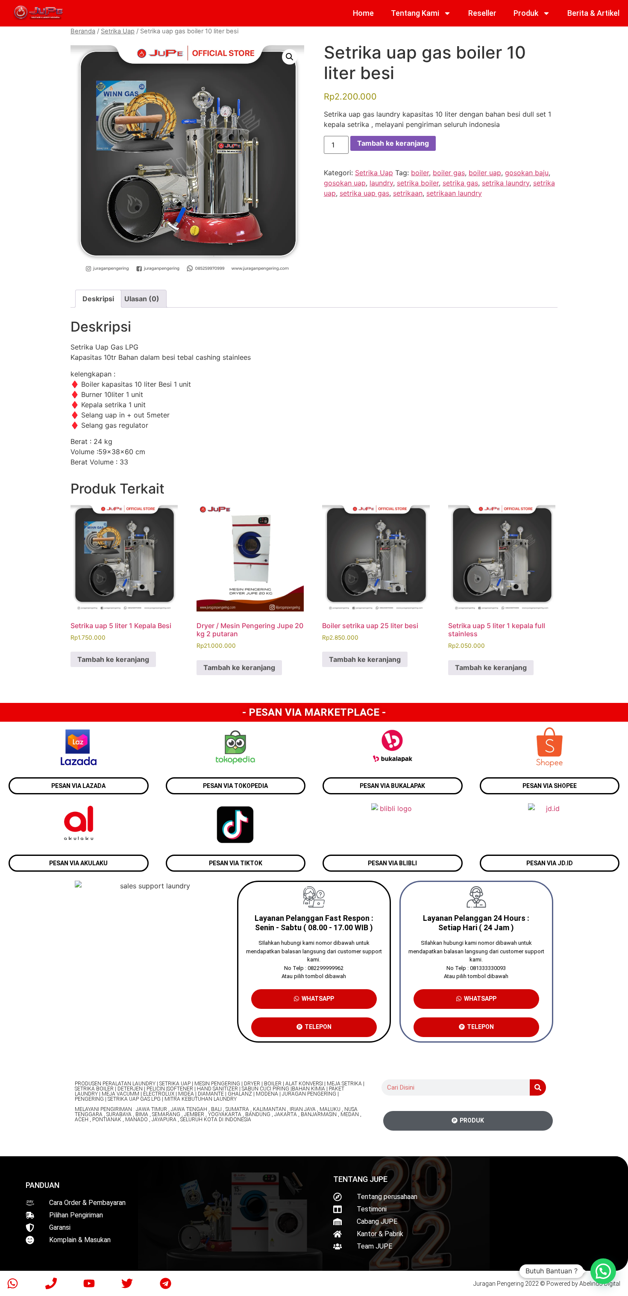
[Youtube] (89, 1283)
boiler (420, 172)
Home (363, 13)
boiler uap (485, 172)
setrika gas (460, 183)
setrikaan (408, 193)
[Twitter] (127, 1283)
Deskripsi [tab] (98, 298)
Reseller (482, 13)
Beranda (82, 31)
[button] (289, 57)
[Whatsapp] (12, 1283)
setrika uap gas (364, 193)
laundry (381, 183)
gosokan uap (345, 183)
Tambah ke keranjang (393, 143)
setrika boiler (418, 183)
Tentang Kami (415, 13)
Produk (526, 13)
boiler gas (449, 172)
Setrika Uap (118, 31)
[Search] (538, 1087)
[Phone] (50, 1283)
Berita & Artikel (593, 13)
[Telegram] (165, 1283)
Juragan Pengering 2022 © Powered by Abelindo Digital (546, 1283)
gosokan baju (527, 172)
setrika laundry (505, 183)
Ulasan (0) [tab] (141, 298)
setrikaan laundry (454, 193)
